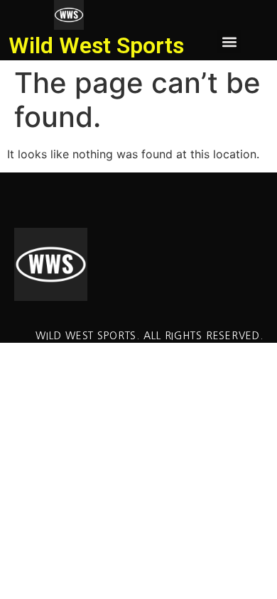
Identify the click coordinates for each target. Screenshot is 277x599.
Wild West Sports (96, 45)
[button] (229, 41)
